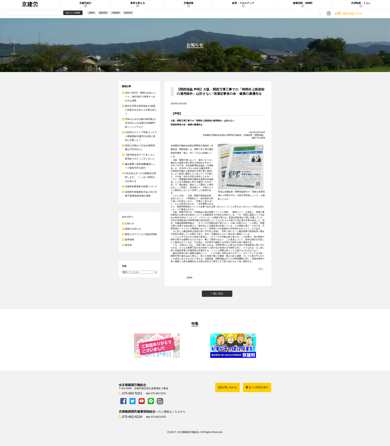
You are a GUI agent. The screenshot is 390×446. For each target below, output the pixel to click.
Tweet (189, 277)
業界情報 (129, 239)
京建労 (30, 4)
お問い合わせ (229, 387)
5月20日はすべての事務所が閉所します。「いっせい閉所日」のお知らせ (141, 177)
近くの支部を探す (258, 387)
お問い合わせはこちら (348, 13)
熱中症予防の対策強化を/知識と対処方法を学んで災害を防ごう (141, 110)
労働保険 (116, 13)
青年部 (128, 245)
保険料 (92, 13)
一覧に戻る (217, 293)
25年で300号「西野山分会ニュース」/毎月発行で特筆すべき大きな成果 (140, 96)
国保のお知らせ (133, 228)
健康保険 (103, 13)
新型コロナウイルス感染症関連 (141, 234)
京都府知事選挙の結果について (141, 186)
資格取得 (128, 13)
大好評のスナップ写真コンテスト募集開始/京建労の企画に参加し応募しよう (141, 136)
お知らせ (129, 223)
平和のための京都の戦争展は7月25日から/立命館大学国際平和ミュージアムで (140, 123)
